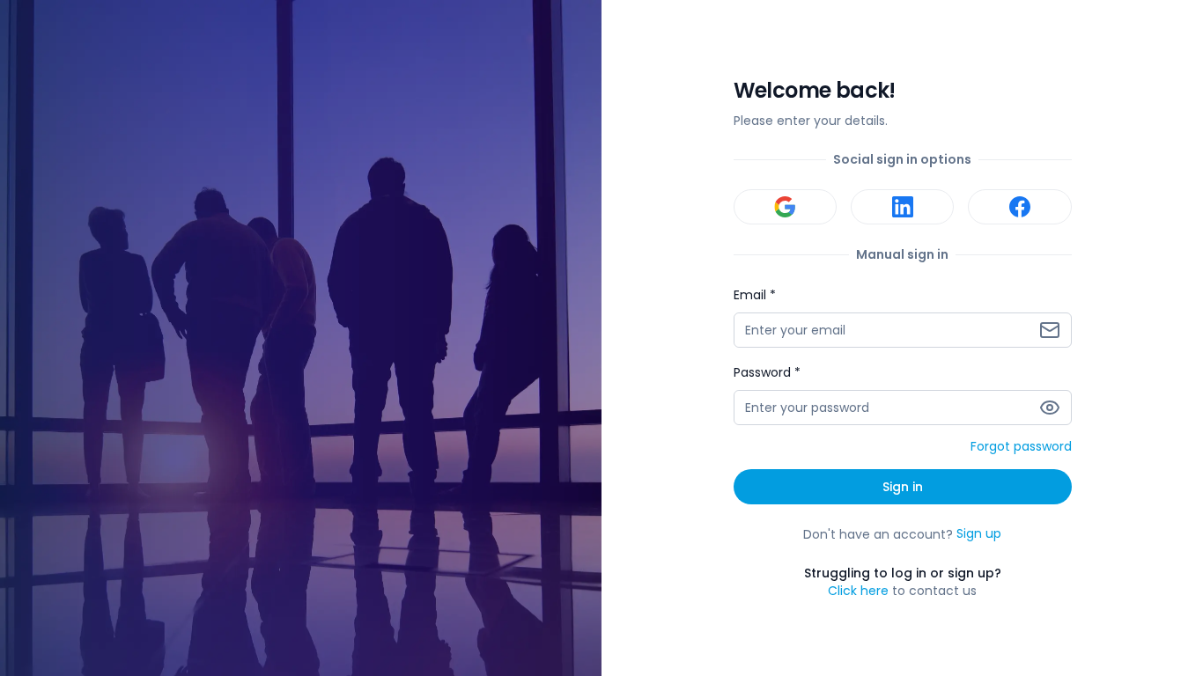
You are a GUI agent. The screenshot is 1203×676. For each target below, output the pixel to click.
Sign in (902, 487)
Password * (767, 372)
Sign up (978, 534)
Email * (755, 295)
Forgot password (1021, 447)
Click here (858, 590)
